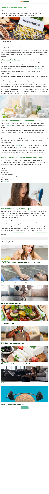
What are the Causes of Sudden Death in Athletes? (16, 283)
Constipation (5, 181)
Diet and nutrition (4, 4)
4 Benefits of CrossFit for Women (11, 303)
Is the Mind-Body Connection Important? (13, 404)
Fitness (2, 382)
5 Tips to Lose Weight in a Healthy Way (12, 343)
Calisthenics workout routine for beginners (13, 384)
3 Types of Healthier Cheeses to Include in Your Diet (16, 364)
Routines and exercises (6, 301)
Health (10, 4)
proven (42, 84)
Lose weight (3, 342)
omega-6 (18, 145)
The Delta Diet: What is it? (8, 323)
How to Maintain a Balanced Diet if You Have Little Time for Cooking (21, 262)
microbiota (8, 125)
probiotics (6, 78)
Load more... (24, 407)
